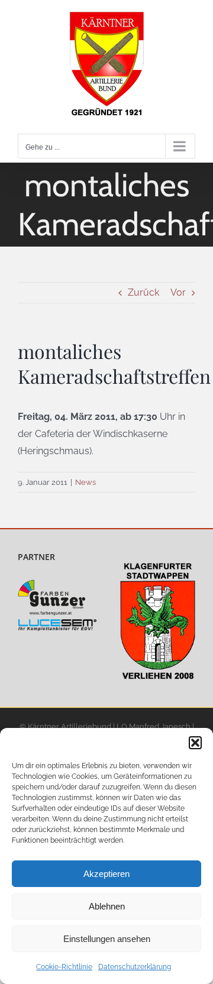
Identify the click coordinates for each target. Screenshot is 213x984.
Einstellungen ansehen (106, 939)
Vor (178, 292)
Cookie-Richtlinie (64, 967)
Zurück (143, 292)
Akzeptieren (106, 874)
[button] (195, 743)
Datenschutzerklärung (134, 967)
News (85, 482)
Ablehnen (107, 906)
